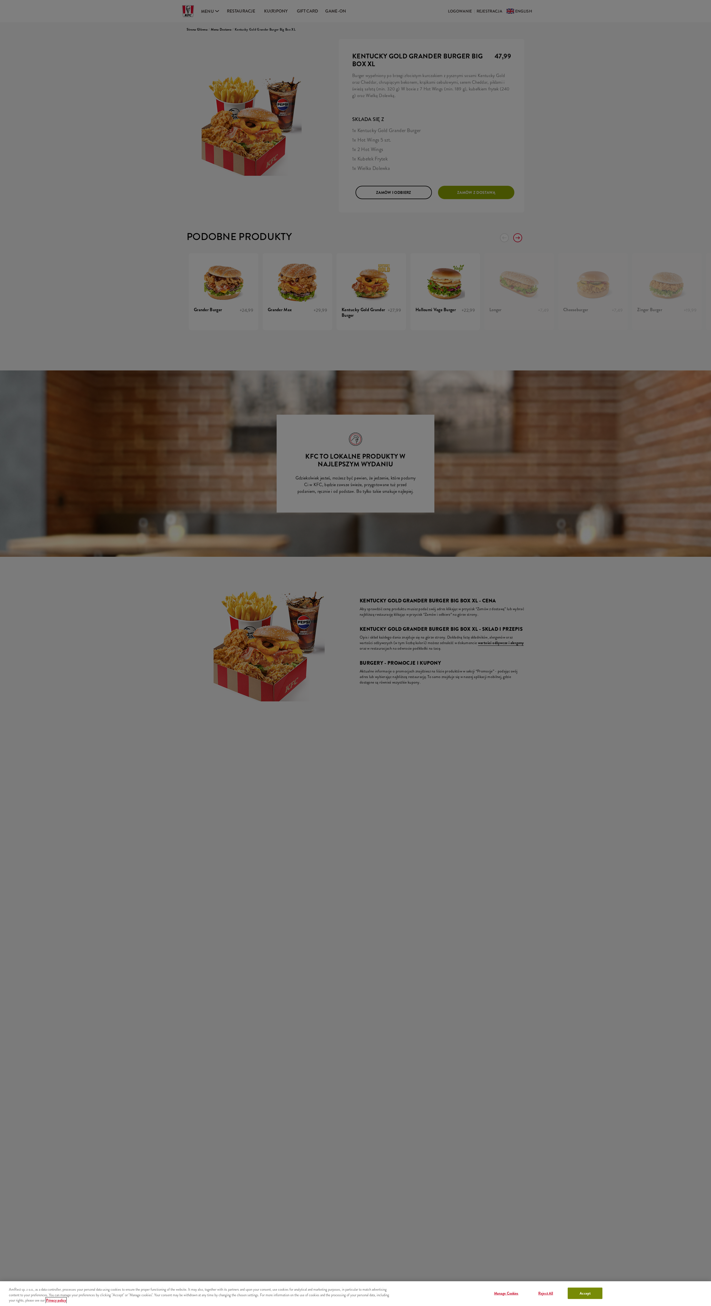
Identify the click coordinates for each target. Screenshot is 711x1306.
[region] (355, 1293)
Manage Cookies (506, 1293)
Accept (585, 1293)
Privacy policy (56, 1300)
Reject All (545, 1293)
